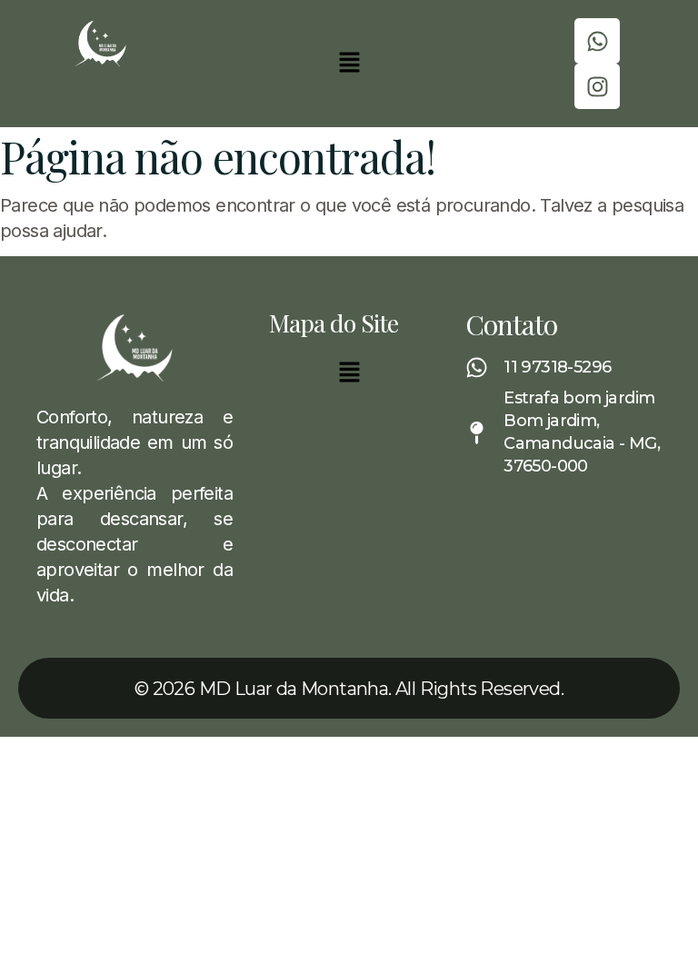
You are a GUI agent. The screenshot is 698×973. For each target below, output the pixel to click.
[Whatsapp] (597, 41)
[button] (349, 63)
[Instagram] (597, 86)
